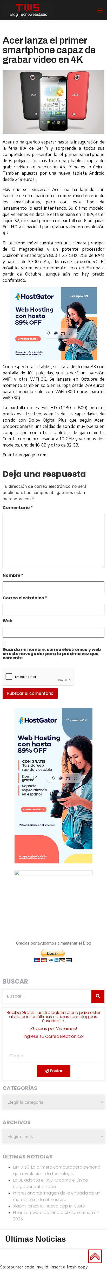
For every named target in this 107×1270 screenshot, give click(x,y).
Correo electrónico (25, 598)
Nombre (13, 575)
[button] (99, 10)
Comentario (18, 508)
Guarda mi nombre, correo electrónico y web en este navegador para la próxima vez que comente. (52, 654)
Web (7, 621)
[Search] (97, 996)
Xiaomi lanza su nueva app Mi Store (49, 1206)
